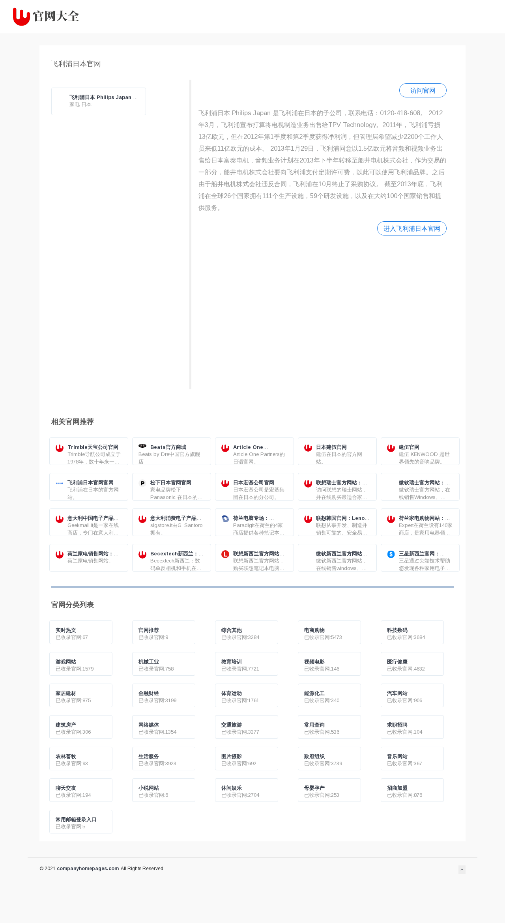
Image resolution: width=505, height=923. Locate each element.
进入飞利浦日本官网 (411, 228)
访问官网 (423, 90)
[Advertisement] (322, 311)
